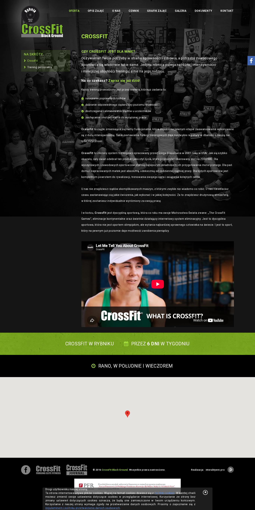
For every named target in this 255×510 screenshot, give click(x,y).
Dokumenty (203, 10)
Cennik (134, 10)
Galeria (180, 10)
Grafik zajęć (157, 10)
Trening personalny (39, 67)
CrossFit (32, 60)
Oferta (74, 10)
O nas (116, 10)
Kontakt (227, 10)
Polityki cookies (165, 493)
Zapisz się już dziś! (124, 81)
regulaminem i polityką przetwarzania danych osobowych (82, 507)
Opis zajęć (96, 10)
